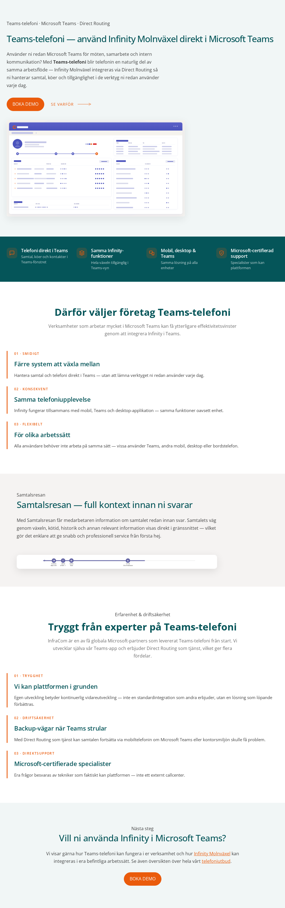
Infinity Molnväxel (212, 854)
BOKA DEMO (25, 104)
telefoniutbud (216, 861)
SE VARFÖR (62, 104)
